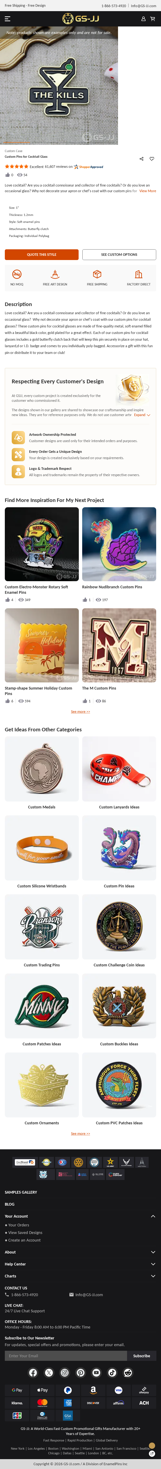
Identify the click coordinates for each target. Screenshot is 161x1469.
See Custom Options (119, 254)
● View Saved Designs (23, 1232)
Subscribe (141, 1355)
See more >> (80, 711)
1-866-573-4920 (24, 1294)
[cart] (152, 18)
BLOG (9, 1204)
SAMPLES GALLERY (21, 1192)
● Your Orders (17, 1224)
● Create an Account (23, 1240)
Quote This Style (41, 254)
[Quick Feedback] (152, 1454)
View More (147, 191)
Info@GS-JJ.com (89, 1294)
